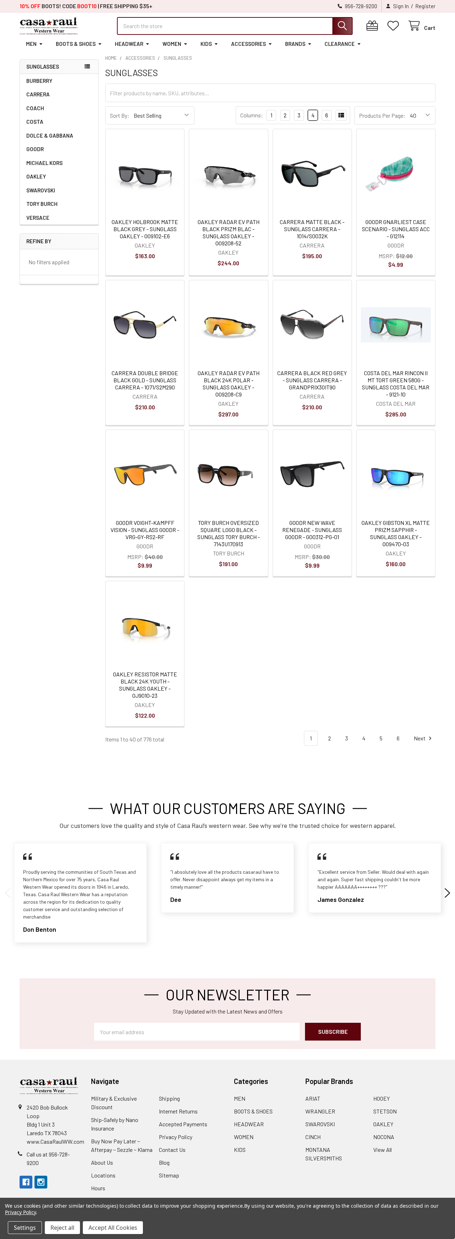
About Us (102, 1162)
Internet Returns (178, 1111)
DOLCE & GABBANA (49, 135)
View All (382, 1149)
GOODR (35, 149)
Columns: (251, 115)
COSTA (34, 121)
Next (420, 738)
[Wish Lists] (394, 25)
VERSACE (37, 217)
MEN (31, 44)
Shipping (169, 1098)
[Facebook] (26, 1182)
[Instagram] (40, 1182)
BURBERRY (39, 81)
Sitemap (169, 1175)
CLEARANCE (340, 44)
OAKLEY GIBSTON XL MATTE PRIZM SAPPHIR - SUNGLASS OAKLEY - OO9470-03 (396, 533)
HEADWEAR (129, 44)
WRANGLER (320, 1111)
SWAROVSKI (40, 190)
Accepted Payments (183, 1124)
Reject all (62, 1228)
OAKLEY (36, 176)
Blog (164, 1162)
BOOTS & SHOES (76, 44)
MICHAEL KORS (44, 163)
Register (425, 6)
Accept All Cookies (113, 1228)
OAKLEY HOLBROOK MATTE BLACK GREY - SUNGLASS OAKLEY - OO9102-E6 (145, 228)
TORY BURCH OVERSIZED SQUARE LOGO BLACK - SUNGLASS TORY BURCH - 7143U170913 (228, 533)
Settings (25, 1228)
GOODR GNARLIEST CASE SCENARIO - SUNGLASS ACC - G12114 (396, 228)
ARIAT (312, 1098)
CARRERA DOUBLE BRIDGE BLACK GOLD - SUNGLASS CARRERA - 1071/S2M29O (145, 379)
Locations (103, 1175)
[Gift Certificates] (373, 25)
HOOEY (381, 1098)
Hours (98, 1188)
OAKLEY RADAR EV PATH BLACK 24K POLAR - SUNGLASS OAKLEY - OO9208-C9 (228, 383)
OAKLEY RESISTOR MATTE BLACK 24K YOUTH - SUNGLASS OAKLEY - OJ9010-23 (145, 685)
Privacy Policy (175, 1136)
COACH (35, 108)
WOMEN (171, 44)
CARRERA (38, 94)
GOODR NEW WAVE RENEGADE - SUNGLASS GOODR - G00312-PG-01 (312, 529)
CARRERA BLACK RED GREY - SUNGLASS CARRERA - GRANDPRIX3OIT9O (312, 379)
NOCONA (383, 1136)
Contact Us (172, 1149)
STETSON (385, 1111)
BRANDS (295, 44)
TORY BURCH (42, 204)
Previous (7, 893)
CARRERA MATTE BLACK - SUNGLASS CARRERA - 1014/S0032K (312, 228)
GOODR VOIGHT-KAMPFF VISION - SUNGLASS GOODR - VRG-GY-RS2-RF (145, 529)
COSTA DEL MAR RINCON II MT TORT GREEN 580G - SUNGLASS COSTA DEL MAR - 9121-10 (395, 383)
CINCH (313, 1136)
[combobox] (235, 26)
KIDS (206, 44)
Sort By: (119, 115)
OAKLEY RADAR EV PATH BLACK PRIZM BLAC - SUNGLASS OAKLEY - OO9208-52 (228, 232)
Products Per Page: (382, 115)
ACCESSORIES (248, 44)
